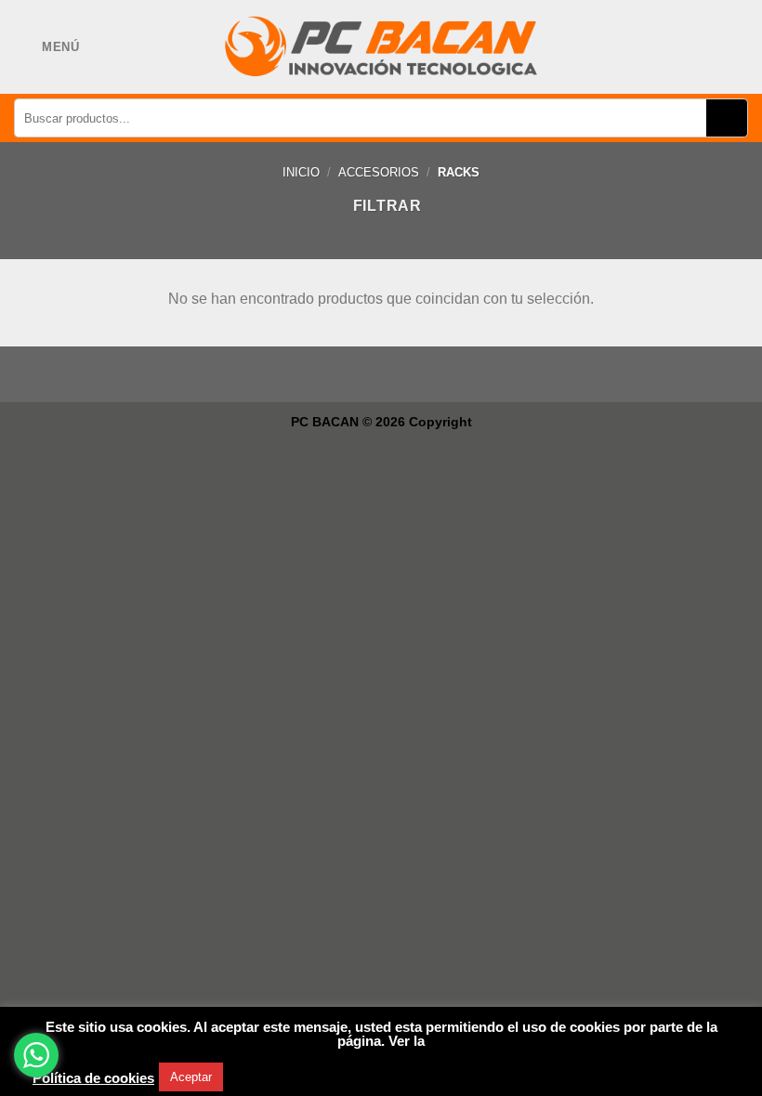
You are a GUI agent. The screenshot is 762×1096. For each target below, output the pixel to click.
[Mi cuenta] (704, 47)
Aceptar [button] (191, 1077)
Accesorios (378, 172)
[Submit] (727, 117)
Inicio (301, 172)
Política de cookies (93, 1079)
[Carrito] (735, 46)
